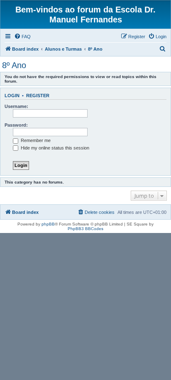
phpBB (48, 224)
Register (37, 95)
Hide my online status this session (54, 147)
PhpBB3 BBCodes (85, 228)
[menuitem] (22, 37)
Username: (16, 106)
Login (12, 95)
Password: (16, 125)
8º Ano (14, 65)
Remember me (35, 140)
